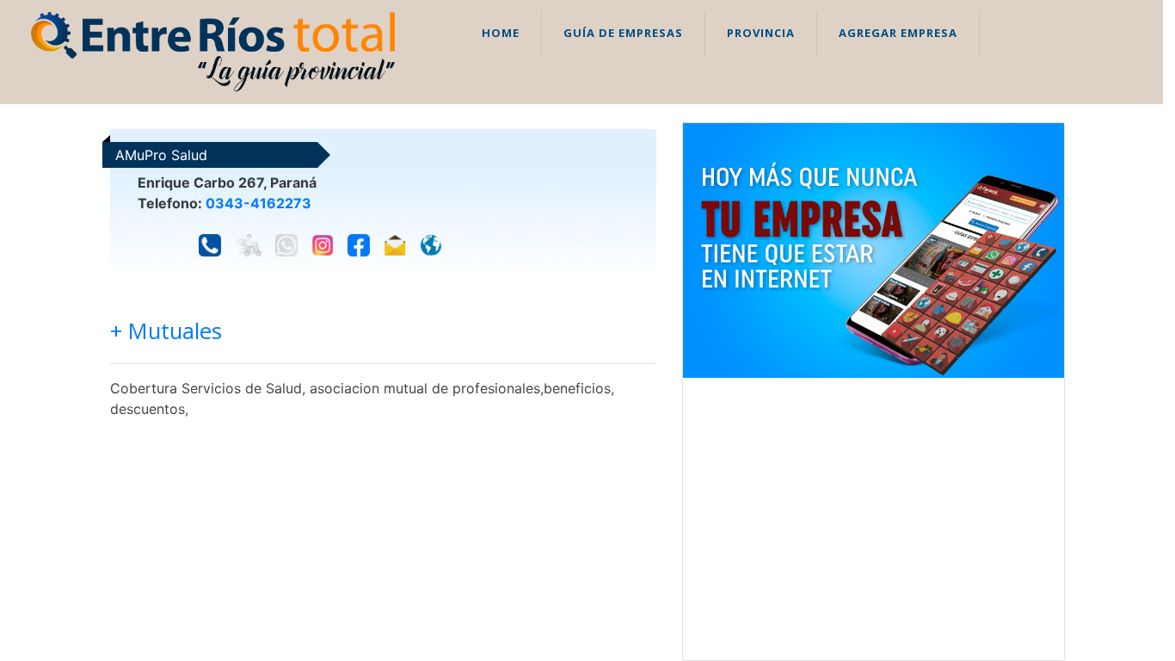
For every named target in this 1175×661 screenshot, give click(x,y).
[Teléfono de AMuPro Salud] (210, 245)
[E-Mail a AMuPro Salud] (395, 245)
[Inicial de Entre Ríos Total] (212, 50)
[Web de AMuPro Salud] (431, 245)
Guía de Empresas (623, 32)
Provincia (761, 32)
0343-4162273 (258, 203)
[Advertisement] (873, 518)
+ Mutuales (166, 331)
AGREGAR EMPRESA (898, 32)
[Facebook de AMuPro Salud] (359, 245)
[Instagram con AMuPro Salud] (323, 245)
